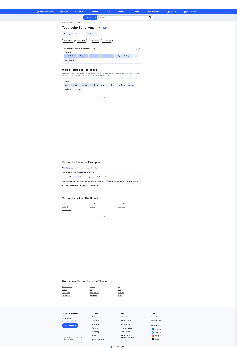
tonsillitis (78, 89)
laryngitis (84, 85)
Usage (94, 335)
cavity (118, 56)
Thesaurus (88, 17)
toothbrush (93, 296)
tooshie (64, 290)
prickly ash (121, 207)
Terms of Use (125, 332)
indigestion (74, 85)
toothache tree (66, 296)
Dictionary (95, 317)
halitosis (103, 85)
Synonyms (79, 34)
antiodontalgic (66, 210)
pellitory (65, 207)
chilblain (112, 85)
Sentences (91, 34)
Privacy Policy (126, 320)
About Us (124, 317)
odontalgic (121, 204)
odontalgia (93, 204)
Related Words (107, 41)
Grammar (95, 328)
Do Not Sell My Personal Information (128, 336)
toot (91, 290)
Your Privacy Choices (121, 347)
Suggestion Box (156, 320)
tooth (119, 290)
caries (135, 56)
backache (131, 85)
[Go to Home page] (45, 12)
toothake (65, 204)
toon (119, 287)
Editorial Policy (126, 324)
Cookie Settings (126, 328)
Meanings (67, 34)
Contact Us (154, 317)
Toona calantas (67, 287)
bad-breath (68, 89)
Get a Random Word (70, 325)
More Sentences (67, 191)
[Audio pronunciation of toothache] (99, 27)
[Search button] (151, 18)
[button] (172, 12)
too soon (92, 287)
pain (66, 85)
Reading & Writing (98, 339)
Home (63, 22)
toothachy (93, 207)
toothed (120, 296)
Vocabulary (95, 332)
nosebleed (121, 85)
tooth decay (66, 293)
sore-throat (94, 85)
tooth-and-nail (94, 293)
